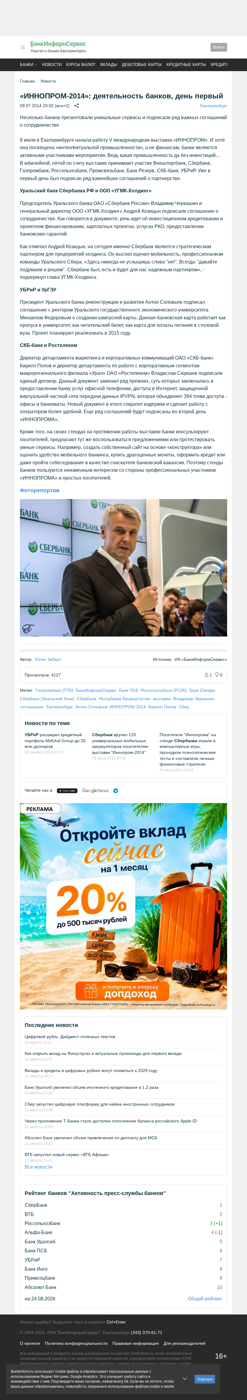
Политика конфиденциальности (76, 1343)
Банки (26, 64)
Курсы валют (80, 64)
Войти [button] (219, 47)
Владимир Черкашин (193, 698)
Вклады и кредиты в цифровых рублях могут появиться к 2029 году (91, 1070)
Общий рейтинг (205, 1298)
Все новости (38, 1167)
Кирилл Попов (162, 706)
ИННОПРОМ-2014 (128, 706)
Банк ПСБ (128, 690)
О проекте (30, 1343)
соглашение (32, 706)
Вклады (108, 64)
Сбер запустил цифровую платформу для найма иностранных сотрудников (99, 1104)
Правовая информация (135, 1343)
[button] (23, 47)
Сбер (184, 706)
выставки (162, 698)
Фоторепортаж (40, 490)
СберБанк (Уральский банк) (47, 698)
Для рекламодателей (184, 1343)
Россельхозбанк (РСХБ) (164, 690)
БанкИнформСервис (96, 690)
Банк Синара (202, 690)
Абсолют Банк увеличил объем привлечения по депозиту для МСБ (91, 1137)
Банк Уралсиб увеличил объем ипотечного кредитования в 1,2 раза (91, 1087)
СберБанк (86, 698)
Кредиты (220, 64)
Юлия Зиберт (48, 659)
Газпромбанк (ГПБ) (54, 690)
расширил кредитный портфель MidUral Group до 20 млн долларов (55, 740)
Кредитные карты (186, 64)
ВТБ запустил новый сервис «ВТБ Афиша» (67, 1154)
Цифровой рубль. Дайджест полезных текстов (70, 1036)
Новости (51, 64)
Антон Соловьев (91, 706)
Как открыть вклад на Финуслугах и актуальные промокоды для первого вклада (103, 1053)
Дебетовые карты (142, 64)
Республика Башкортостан (125, 698)
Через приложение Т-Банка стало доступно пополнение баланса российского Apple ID (111, 1120)
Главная (27, 81)
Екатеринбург (213, 105)
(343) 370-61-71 (146, 1332)
